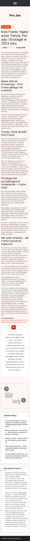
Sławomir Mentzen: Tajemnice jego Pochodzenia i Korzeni (16, 402)
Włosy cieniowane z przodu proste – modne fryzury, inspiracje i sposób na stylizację (16, 432)
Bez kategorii (6, 27)
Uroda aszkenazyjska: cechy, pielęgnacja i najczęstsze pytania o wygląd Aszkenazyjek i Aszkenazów (16, 423)
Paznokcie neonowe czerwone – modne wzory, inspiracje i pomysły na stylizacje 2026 (16, 474)
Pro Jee (15, 15)
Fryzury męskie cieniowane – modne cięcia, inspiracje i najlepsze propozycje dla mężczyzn (16, 456)
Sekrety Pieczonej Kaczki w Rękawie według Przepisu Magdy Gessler (9, 395)
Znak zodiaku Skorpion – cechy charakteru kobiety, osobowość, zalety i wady (16, 448)
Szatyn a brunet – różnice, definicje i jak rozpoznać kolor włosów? (16, 440)
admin (5, 47)
